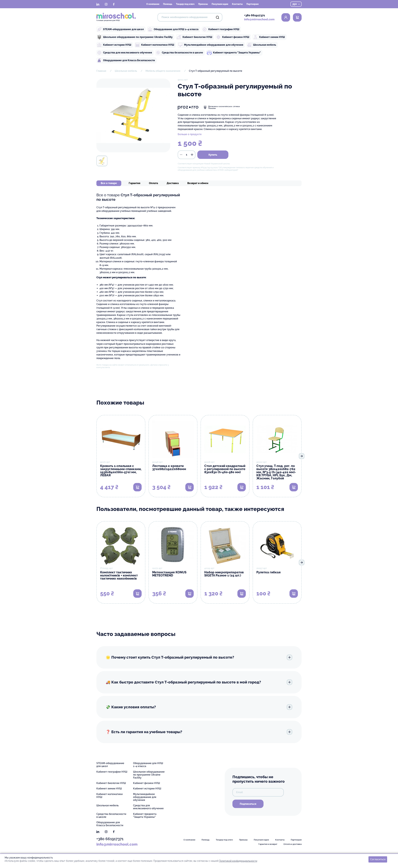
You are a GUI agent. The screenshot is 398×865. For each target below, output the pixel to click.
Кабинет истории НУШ (117, 44)
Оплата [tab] (153, 183)
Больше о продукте (190, 134)
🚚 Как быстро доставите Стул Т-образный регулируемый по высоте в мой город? (183, 682)
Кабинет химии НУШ (272, 37)
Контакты (237, 4)
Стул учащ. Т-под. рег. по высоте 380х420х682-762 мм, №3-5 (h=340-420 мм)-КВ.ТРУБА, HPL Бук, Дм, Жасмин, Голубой (276, 472)
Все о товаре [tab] (109, 183)
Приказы (203, 4)
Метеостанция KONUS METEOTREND (169, 573)
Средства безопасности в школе (182, 52)
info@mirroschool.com (259, 19)
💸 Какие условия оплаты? (131, 707)
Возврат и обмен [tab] (197, 183)
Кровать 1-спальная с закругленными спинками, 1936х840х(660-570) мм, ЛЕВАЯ (120, 470)
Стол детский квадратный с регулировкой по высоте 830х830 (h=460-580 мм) (224, 469)
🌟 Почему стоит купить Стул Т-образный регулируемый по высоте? (170, 657)
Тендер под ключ (185, 4)
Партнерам (252, 4)
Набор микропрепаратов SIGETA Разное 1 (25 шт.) (224, 573)
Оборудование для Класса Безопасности (129, 60)
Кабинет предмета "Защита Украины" (237, 52)
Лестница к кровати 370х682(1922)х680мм (169, 467)
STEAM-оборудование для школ (123, 29)
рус (295, 3)
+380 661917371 (254, 15)
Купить (212, 154)
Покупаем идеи (220, 4)
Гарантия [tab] (134, 183)
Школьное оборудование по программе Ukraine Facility (138, 37)
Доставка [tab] (173, 183)
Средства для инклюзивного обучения (127, 52)
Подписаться (248, 803)
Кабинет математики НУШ (157, 44)
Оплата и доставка (292, 844)
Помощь (167, 4)
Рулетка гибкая (268, 572)
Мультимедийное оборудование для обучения (213, 44)
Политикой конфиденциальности (238, 860)
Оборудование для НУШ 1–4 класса (176, 29)
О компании (152, 4)
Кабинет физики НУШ (235, 37)
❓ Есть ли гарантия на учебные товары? (144, 732)
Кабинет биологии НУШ (197, 37)
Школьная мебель (264, 44)
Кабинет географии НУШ (223, 29)
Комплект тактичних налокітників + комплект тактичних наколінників (119, 575)
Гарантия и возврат (267, 844)
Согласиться (377, 859)
